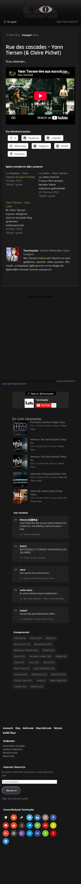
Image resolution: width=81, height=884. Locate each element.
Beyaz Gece (22, 644)
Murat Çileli (9, 756)
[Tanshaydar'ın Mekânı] (40, 16)
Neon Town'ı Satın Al (67, 21)
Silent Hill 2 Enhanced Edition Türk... (49, 474)
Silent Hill (62, 477)
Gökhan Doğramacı (13, 749)
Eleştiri (48, 650)
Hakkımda (28, 728)
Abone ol (11, 790)
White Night (58, 680)
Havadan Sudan (40, 656)
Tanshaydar (30, 250)
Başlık (51, 638)
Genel (19, 656)
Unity (41, 680)
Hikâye (61, 656)
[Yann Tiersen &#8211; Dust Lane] (22, 218)
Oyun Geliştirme (44, 668)
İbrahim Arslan (10, 752)
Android (20, 638)
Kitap (19, 662)
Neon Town (21, 668)
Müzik (36, 35)
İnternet (37, 686)
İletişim (58, 728)
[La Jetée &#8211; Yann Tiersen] (55, 184)
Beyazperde (43, 644)
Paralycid (20, 674)
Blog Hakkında (43, 728)
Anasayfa (8, 728)
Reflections (39, 674)
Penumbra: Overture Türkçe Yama (47, 422)
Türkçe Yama (36, 481)
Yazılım (20, 686)
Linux (34, 662)
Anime (35, 638)
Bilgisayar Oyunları (26, 650)
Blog (17, 728)
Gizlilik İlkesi (9, 733)
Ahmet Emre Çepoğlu (14, 746)
